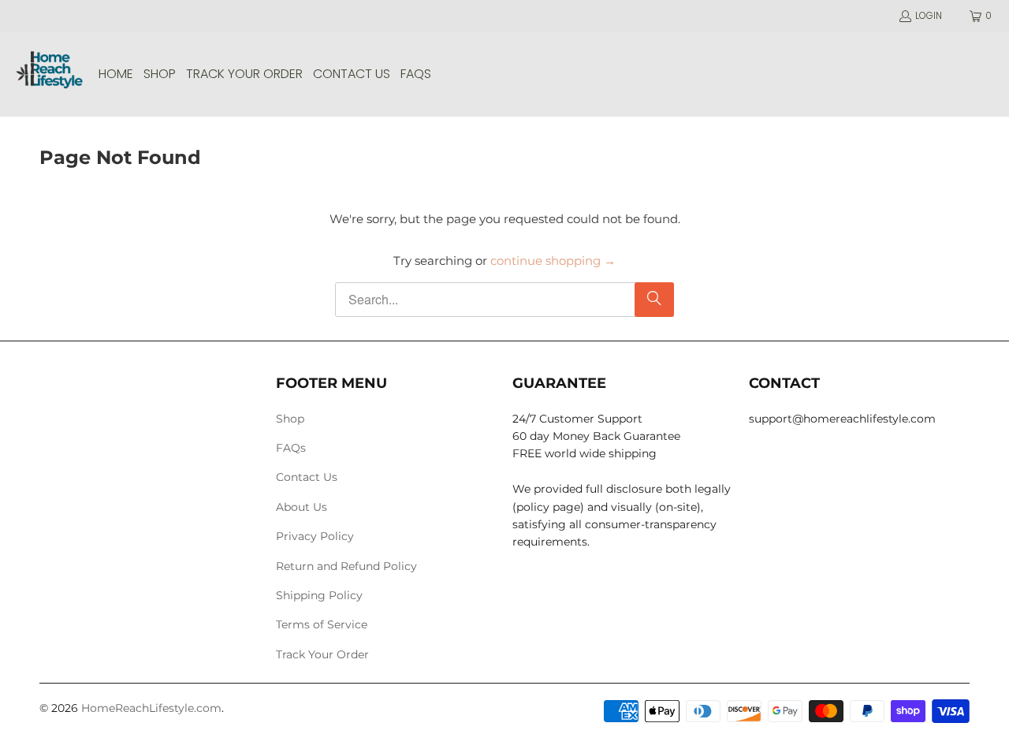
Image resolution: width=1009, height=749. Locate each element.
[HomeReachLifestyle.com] (49, 74)
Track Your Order (322, 654)
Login (928, 15)
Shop (290, 419)
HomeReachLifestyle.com (151, 708)
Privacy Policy (315, 536)
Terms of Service (321, 624)
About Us (301, 507)
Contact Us (306, 477)
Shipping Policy (319, 595)
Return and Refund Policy (346, 566)
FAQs (291, 448)
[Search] (654, 299)
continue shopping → (553, 260)
